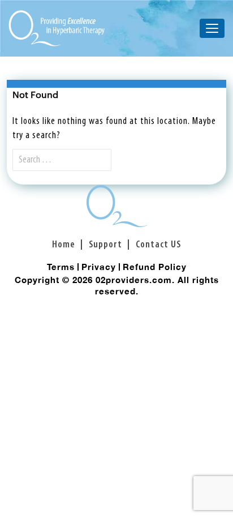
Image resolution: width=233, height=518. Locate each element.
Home (63, 245)
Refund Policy (155, 267)
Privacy (98, 267)
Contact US (158, 245)
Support (105, 245)
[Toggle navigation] (212, 28)
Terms (61, 267)
